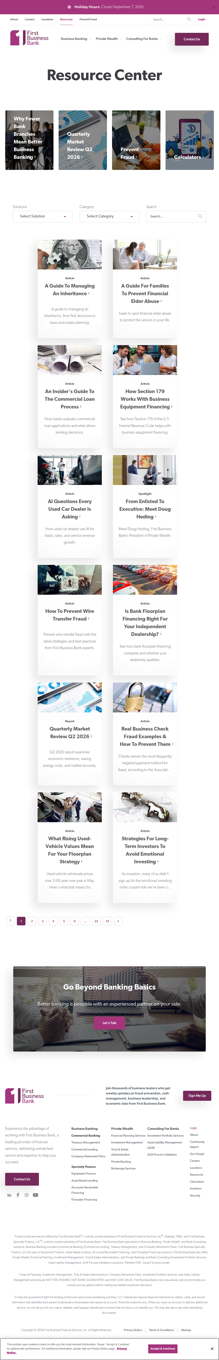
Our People (197, 1154)
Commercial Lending (84, 1149)
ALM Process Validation (162, 1154)
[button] (200, 217)
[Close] (212, 1348)
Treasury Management (85, 1142)
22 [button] (96, 921)
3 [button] (42, 921)
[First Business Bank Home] (29, 44)
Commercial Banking (85, 1135)
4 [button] (53, 921)
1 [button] (21, 921)
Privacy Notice (133, 1330)
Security (195, 1195)
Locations (47, 19)
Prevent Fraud (88, 19)
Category (87, 207)
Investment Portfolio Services (165, 1135)
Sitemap (186, 1330)
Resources (66, 19)
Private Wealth (107, 39)
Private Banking (121, 1161)
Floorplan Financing (84, 1199)
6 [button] (74, 921)
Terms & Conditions (161, 1330)
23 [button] (107, 921)
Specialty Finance (83, 1167)
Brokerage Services (123, 1168)
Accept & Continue (163, 1348)
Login (201, 19)
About (14, 19)
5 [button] (64, 921)
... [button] (85, 921)
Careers (30, 19)
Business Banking (74, 39)
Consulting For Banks (142, 39)
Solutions (20, 207)
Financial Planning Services (128, 1135)
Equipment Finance (83, 1173)
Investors (195, 1188)
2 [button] (32, 921)
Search (151, 207)
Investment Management (127, 1142)
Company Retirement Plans (88, 1156)
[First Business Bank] (26, 1096)
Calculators (187, 157)
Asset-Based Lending (84, 1180)
